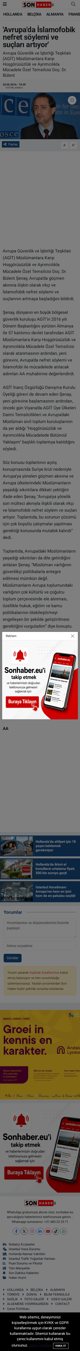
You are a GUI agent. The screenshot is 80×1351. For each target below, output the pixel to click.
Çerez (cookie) (40, 1345)
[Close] (72, 636)
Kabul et (60, 1345)
